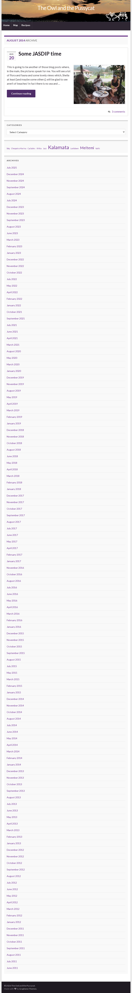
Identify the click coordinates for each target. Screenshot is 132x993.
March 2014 (13, 751)
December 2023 (15, 206)
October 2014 (14, 712)
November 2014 (15, 705)
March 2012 (13, 908)
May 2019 (12, 397)
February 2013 (14, 836)
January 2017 (14, 561)
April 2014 (12, 744)
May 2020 (12, 357)
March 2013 (13, 830)
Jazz (45, 148)
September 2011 (16, 948)
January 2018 (14, 489)
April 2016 (12, 607)
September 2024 (16, 187)
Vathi (97, 148)
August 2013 (14, 797)
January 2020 (14, 370)
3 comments (118, 111)
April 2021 (12, 338)
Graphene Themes (28, 988)
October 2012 (14, 862)
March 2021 (13, 344)
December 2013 (15, 771)
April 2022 (12, 292)
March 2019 (13, 410)
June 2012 (12, 889)
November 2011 (15, 935)
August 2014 (14, 718)
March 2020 (13, 364)
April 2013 (12, 823)
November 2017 (15, 502)
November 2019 (15, 384)
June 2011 (12, 967)
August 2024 (14, 193)
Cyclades (31, 148)
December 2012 (15, 849)
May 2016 (12, 600)
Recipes (25, 25)
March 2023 (13, 239)
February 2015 (14, 685)
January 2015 (14, 692)
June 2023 (12, 233)
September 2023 (16, 220)
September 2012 (16, 869)
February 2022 (14, 298)
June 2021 (12, 331)
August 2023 (14, 226)
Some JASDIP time (40, 53)
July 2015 (12, 666)
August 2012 (14, 876)
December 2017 (15, 495)
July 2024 (12, 200)
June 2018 (12, 456)
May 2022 (12, 285)
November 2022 (15, 265)
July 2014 (12, 725)
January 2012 (14, 921)
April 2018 (12, 469)
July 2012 (12, 882)
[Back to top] (124, 985)
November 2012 (15, 856)
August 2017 (14, 521)
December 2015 (15, 633)
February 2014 (14, 757)
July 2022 (12, 279)
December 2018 (15, 429)
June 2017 (12, 534)
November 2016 (15, 567)
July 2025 (12, 167)
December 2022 (15, 259)
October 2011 (14, 941)
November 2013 (15, 777)
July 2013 (12, 803)
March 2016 (13, 613)
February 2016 (14, 620)
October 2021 (14, 311)
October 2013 (14, 784)
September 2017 (16, 515)
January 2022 (14, 305)
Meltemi (87, 148)
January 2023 (14, 252)
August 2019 (14, 390)
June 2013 (12, 810)
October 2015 (14, 646)
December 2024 (15, 174)
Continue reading (21, 93)
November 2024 (15, 180)
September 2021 (16, 318)
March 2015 (13, 679)
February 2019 (14, 416)
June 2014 (12, 731)
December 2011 (15, 928)
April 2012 (12, 902)
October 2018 (14, 443)
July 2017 (12, 528)
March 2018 (13, 475)
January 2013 (14, 843)
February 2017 (14, 554)
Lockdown (74, 148)
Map (15, 25)
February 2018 (14, 482)
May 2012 (12, 895)
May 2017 (12, 541)
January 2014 (14, 764)
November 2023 (15, 213)
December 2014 (15, 698)
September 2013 (16, 790)
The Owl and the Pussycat (66, 7)
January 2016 (14, 626)
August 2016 (14, 580)
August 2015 (14, 659)
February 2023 (14, 246)
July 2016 (12, 587)
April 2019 (12, 403)
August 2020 (14, 351)
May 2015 (12, 672)
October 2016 (14, 574)
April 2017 (12, 548)
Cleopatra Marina (18, 148)
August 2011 (14, 954)
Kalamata (58, 147)
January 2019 (14, 423)
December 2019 (15, 377)
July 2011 (12, 961)
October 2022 (14, 272)
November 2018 (15, 436)
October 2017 (14, 508)
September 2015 (16, 653)
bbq (8, 148)
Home (6, 25)
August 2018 (14, 449)
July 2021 (12, 325)
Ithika (39, 148)
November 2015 (15, 639)
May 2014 (12, 738)
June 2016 (12, 593)
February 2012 (14, 915)
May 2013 (12, 817)
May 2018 (12, 462)
